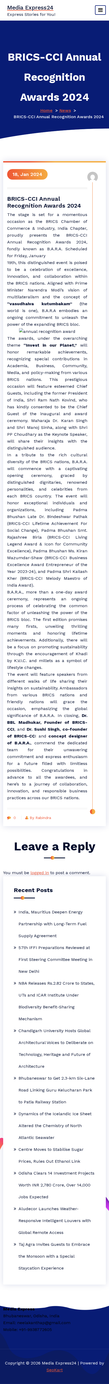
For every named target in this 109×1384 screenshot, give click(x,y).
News (65, 110)
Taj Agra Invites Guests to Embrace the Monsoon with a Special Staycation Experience (54, 1256)
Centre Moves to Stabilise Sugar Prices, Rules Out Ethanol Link (51, 1155)
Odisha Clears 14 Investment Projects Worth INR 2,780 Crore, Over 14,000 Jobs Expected (56, 1185)
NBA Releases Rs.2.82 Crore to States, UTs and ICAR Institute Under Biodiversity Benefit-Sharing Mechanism (56, 1001)
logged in (39, 872)
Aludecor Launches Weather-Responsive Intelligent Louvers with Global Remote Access (55, 1220)
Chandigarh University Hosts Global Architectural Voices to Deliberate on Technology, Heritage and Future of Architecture (56, 1048)
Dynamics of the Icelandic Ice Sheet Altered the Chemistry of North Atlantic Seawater (55, 1125)
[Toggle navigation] (100, 10)
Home (46, 110)
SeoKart (55, 1369)
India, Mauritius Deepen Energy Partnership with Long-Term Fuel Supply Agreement (52, 923)
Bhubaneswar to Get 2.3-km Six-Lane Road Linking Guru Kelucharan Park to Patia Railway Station (57, 1090)
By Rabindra (40, 818)
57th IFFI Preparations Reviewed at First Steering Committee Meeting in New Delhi (55, 959)
